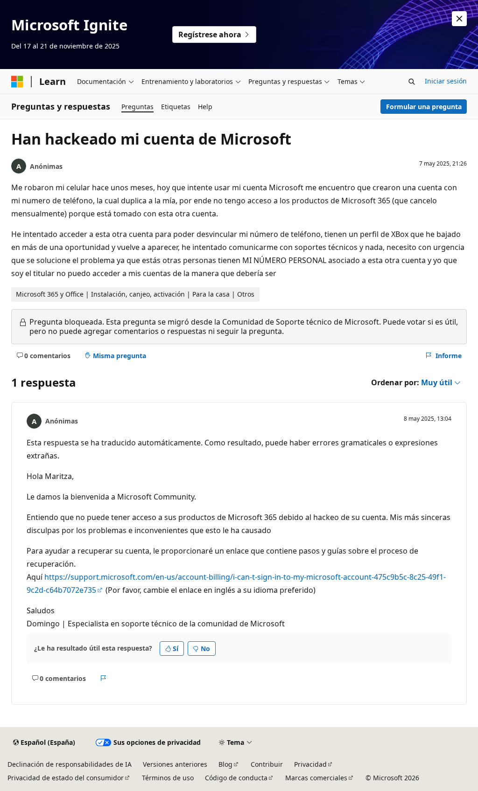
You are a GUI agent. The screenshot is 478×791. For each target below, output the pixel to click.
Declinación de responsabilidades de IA (69, 764)
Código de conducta (236, 777)
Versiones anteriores (175, 764)
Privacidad (310, 764)
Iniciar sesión (446, 80)
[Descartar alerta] (459, 18)
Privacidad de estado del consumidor (65, 777)
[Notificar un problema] (103, 678)
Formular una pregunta (424, 106)
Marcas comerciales (316, 777)
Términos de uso (168, 777)
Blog (225, 764)
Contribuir (267, 764)
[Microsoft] (17, 82)
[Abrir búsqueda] (411, 81)
